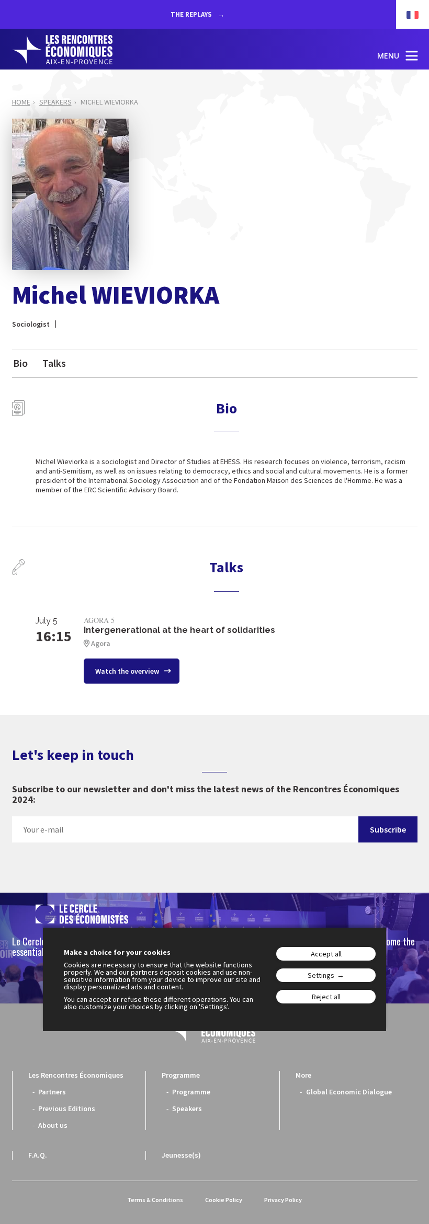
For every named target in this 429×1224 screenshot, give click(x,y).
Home (21, 102)
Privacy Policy (283, 1200)
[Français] (407, 14)
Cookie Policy (223, 1200)
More (303, 1075)
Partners (52, 1091)
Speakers (55, 102)
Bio (20, 362)
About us (52, 1125)
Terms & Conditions (155, 1200)
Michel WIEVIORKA (109, 102)
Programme (181, 1075)
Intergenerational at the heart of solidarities (179, 630)
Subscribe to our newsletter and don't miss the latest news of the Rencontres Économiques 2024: (205, 794)
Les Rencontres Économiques (75, 1075)
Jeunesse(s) (181, 1155)
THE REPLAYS (192, 14)
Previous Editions (66, 1108)
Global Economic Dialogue (349, 1091)
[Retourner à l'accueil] (62, 49)
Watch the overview (128, 671)
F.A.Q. (37, 1155)
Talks (54, 362)
